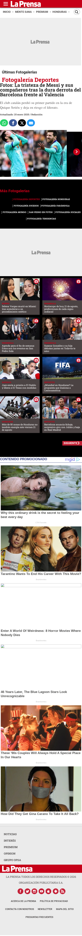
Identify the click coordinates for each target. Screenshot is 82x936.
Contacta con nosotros (19, 909)
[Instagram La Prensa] (34, 891)
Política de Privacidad (54, 901)
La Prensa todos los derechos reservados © (41, 877)
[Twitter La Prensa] (27, 891)
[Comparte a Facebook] (13, 122)
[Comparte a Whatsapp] (4, 122)
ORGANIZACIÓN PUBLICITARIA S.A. (41, 882)
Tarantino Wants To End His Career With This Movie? (41, 574)
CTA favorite (41, 522)
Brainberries (41, 579)
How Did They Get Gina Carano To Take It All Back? (40, 814)
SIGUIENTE (70, 443)
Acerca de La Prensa (23, 901)
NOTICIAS (10, 834)
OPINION (9, 853)
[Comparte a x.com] (22, 122)
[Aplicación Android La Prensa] (56, 891)
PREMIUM (11, 847)
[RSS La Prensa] (63, 891)
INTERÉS (10, 840)
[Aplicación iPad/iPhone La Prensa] (49, 891)
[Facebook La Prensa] (20, 891)
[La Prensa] (17, 869)
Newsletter (45, 909)
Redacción (37, 114)
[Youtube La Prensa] (42, 891)
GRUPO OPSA (12, 860)
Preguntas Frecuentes (39, 917)
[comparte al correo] (31, 122)
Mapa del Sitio (65, 909)
